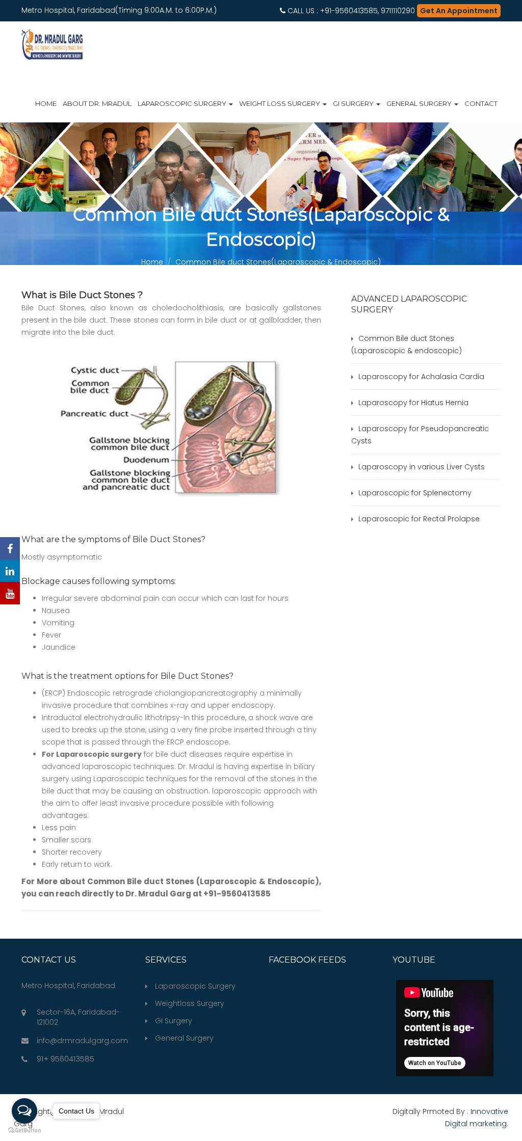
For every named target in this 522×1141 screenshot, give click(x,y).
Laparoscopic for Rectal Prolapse (419, 519)
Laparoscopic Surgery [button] (183, 103)
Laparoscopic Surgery (195, 986)
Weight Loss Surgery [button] (280, 103)
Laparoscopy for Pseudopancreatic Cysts (420, 434)
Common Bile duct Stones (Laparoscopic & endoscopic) (406, 344)
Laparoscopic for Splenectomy (415, 493)
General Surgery (184, 1038)
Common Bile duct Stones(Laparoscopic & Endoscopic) (278, 262)
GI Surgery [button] (354, 103)
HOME (46, 103)
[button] (495, 37)
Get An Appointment (459, 11)
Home (152, 262)
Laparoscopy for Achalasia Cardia (421, 377)
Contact (481, 103)
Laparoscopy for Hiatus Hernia (413, 402)
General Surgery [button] (419, 103)
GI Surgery (173, 1021)
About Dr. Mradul (97, 103)
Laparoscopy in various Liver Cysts (421, 467)
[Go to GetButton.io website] (24, 1130)
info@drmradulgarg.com (82, 1041)
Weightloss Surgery (189, 1003)
